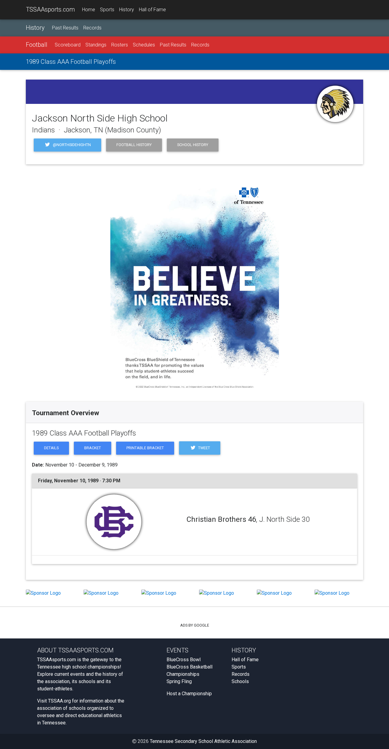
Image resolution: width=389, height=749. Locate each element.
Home (88, 9)
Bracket (92, 448)
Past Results (65, 28)
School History (192, 144)
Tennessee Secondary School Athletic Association (203, 741)
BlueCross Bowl (184, 659)
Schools (240, 681)
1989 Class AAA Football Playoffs (71, 61)
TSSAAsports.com (50, 9)
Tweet (203, 448)
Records (92, 28)
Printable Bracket (145, 448)
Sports (107, 9)
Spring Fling (179, 681)
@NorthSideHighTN (71, 144)
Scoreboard (68, 45)
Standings (95, 45)
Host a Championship (189, 693)
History (126, 9)
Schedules (144, 45)
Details (51, 448)
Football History (134, 144)
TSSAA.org (59, 701)
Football (36, 44)
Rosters (119, 45)
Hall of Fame (152, 9)
